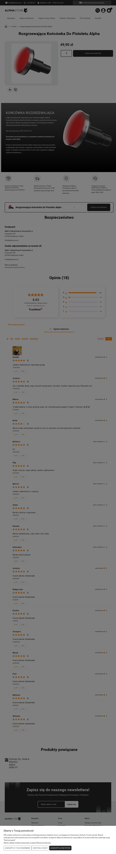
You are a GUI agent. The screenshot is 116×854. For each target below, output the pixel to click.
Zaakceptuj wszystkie (60, 848)
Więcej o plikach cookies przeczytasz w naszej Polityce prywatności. (27, 843)
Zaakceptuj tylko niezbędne (17, 848)
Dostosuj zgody (40, 848)
